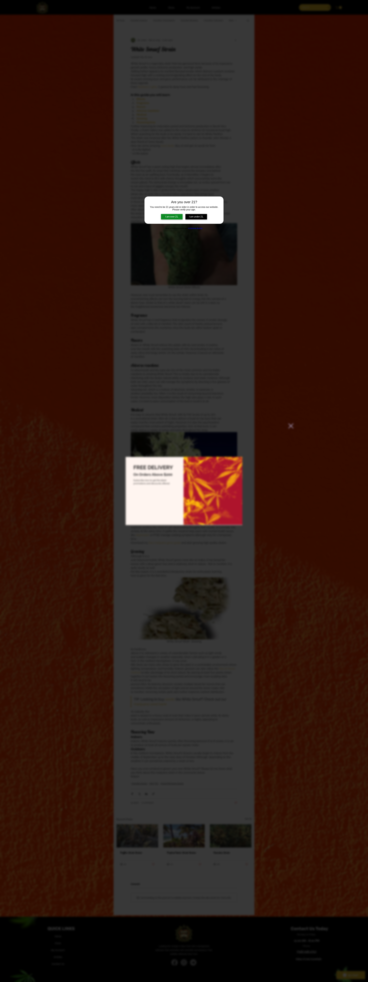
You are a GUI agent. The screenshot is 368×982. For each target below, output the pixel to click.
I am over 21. (171, 216)
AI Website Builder (195, 228)
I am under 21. (196, 216)
